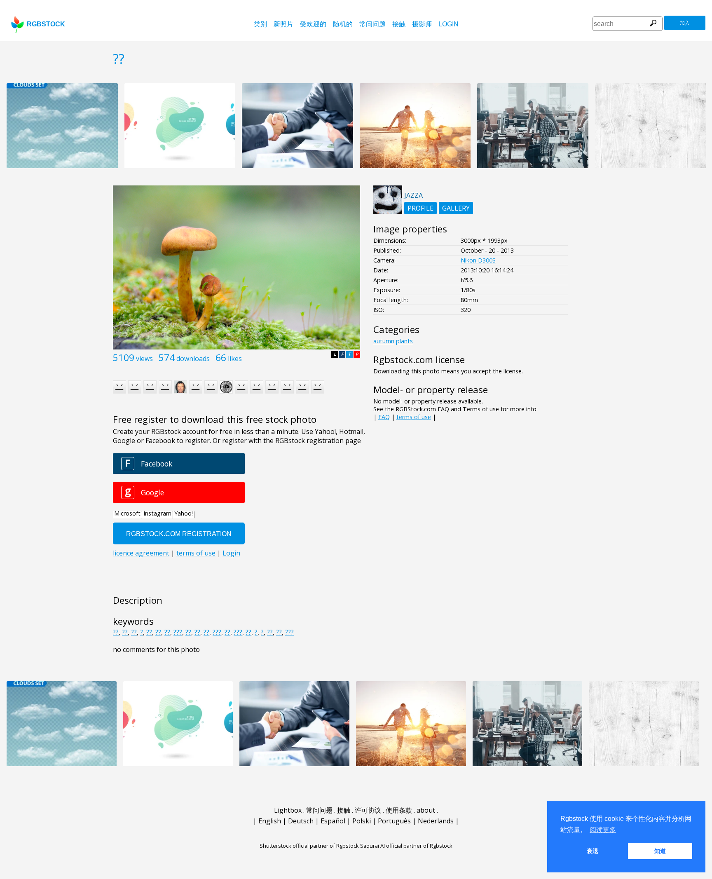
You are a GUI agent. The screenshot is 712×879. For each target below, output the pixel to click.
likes (235, 358)
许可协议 (368, 810)
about (426, 810)
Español (333, 820)
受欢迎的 (313, 24)
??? (177, 632)
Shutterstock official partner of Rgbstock (309, 845)
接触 (398, 24)
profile (420, 208)
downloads (193, 358)
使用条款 (399, 810)
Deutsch (301, 820)
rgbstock (46, 24)
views (144, 358)
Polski (361, 820)
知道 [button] (660, 851)
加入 (685, 22)
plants (404, 341)
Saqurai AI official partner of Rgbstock (406, 845)
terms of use (413, 417)
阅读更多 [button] (603, 829)
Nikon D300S (478, 260)
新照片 (283, 24)
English (269, 820)
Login (448, 24)
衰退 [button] (592, 851)
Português (394, 820)
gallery (456, 208)
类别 (260, 24)
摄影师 (422, 24)
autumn (383, 341)
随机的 (343, 24)
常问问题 (372, 24)
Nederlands (436, 820)
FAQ (384, 417)
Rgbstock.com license (419, 359)
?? (116, 632)
